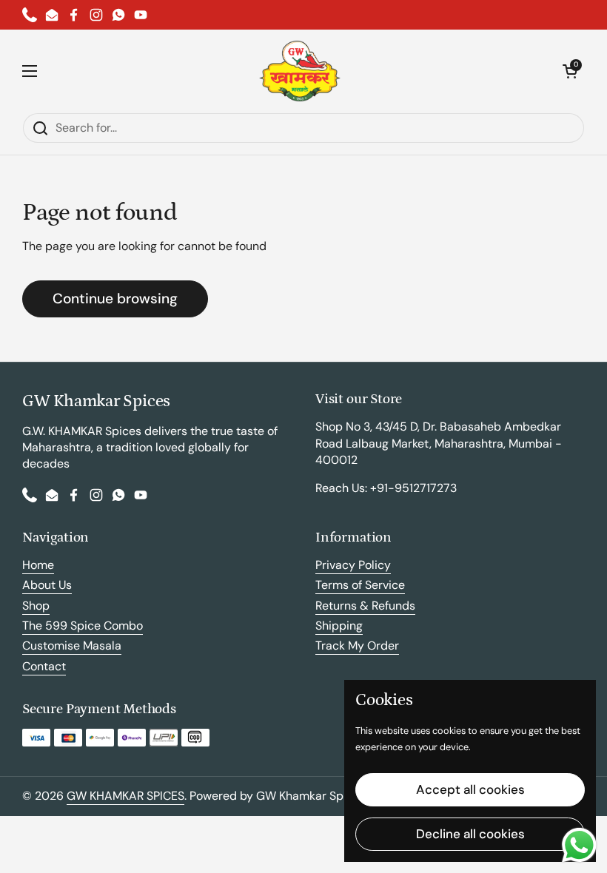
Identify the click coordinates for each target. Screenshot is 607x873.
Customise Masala (71, 645)
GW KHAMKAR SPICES (125, 795)
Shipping (339, 625)
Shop (36, 605)
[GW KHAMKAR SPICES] (300, 71)
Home (38, 565)
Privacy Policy (353, 565)
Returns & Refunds (365, 605)
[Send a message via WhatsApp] (579, 845)
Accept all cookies (470, 789)
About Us (47, 585)
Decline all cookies (470, 834)
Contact (44, 666)
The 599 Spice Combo (82, 625)
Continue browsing (115, 298)
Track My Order (357, 645)
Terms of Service (360, 585)
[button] (570, 71)
